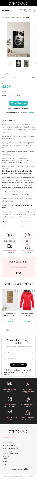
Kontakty (5, 461)
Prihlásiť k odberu (18, 365)
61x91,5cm (20, 96)
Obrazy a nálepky (10, 17)
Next (34, 63)
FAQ (18, 272)
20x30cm (4, 96)
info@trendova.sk (20, 267)
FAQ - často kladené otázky (10, 453)
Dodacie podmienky (8, 443)
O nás (4, 464)
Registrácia (6, 459)
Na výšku (22, 226)
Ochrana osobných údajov (10, 451)
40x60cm (12, 96)
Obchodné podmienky (9, 445)
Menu (6, 10)
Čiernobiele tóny (24, 222)
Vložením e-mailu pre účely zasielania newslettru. (18, 372)
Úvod (3, 17)
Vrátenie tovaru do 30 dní (10, 448)
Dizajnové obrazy (20, 17)
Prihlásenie (6, 456)
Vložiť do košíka (20, 103)
